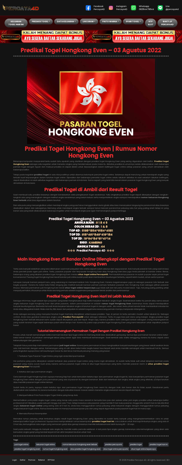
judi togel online (21, 444)
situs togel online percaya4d (115, 449)
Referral (41, 460)
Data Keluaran (65, 21)
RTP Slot (150, 23)
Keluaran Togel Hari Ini (16, 23)
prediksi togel (136, 444)
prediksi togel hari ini (158, 444)
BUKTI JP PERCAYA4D (167, 23)
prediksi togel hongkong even (27, 449)
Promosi (31, 460)
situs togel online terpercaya (143, 449)
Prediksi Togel (40, 21)
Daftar (22, 460)
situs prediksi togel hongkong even (85, 449)
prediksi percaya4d (113, 444)
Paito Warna (109, 21)
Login (14, 460)
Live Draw (88, 21)
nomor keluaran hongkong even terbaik (80, 444)
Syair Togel (132, 21)
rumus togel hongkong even (55, 449)
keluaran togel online (45, 444)
